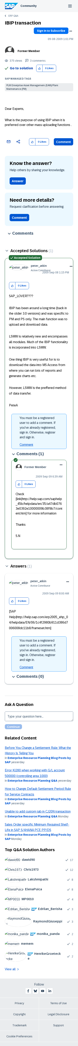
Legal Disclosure (58, 1014)
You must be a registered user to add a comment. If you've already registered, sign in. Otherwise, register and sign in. (38, 427)
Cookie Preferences (19, 1036)
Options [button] (70, 31)
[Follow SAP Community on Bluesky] (35, 991)
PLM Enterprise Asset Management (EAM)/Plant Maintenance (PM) (32, 87)
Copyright (19, 1014)
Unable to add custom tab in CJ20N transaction (38, 811)
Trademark (19, 1025)
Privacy (19, 1003)
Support (58, 1025)
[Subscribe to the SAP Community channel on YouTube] (42, 991)
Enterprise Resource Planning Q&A (32, 780)
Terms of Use (58, 1003)
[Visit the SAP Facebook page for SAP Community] (28, 991)
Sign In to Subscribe (51, 30)
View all (10, 969)
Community (28, 5)
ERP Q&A (13, 15)
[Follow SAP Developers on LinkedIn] (49, 991)
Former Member (29, 51)
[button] (39, 68)
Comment (63, 142)
